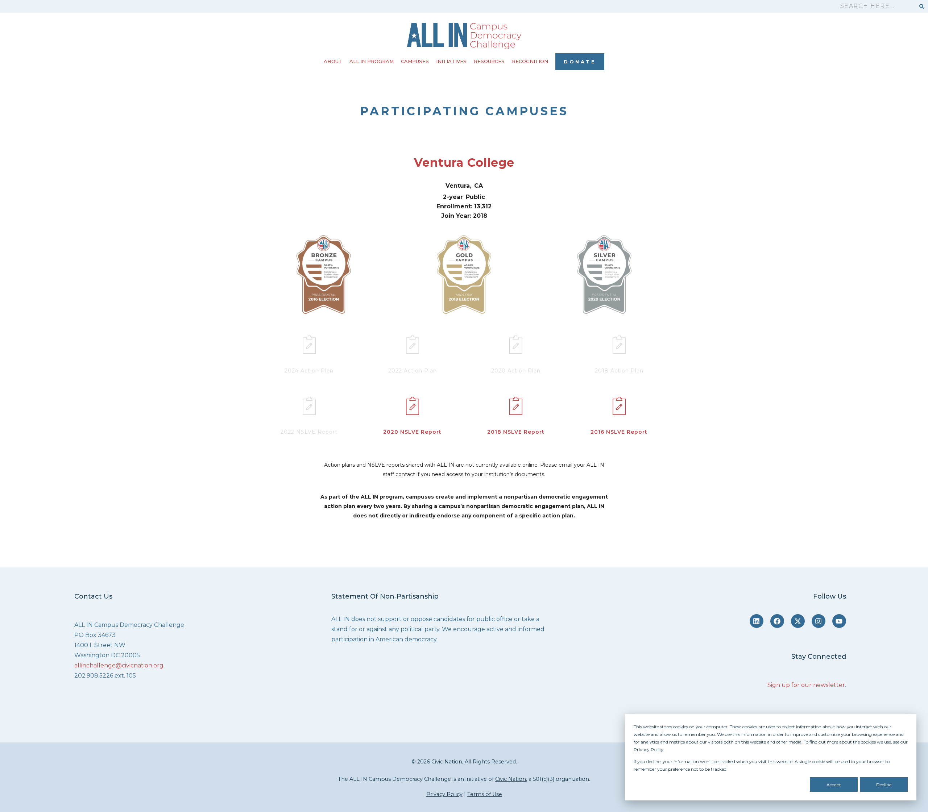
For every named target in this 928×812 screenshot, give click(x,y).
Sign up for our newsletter (806, 685)
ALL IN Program (371, 61)
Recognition (530, 61)
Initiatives (451, 61)
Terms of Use (484, 794)
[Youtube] (839, 621)
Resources (489, 61)
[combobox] (874, 6)
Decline (883, 784)
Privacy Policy (444, 794)
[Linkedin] (756, 621)
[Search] (922, 6)
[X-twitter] (798, 621)
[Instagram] (818, 621)
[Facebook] (777, 621)
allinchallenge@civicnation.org (118, 665)
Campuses (415, 61)
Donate (580, 61)
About (333, 61)
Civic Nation (510, 779)
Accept (833, 784)
